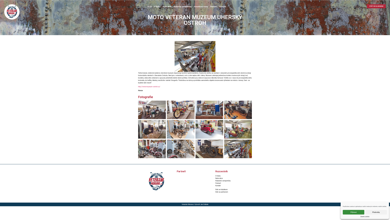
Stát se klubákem (221, 189)
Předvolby (376, 212)
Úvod (149, 7)
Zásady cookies (364, 216)
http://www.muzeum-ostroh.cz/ (149, 87)
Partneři (213, 7)
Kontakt (222, 7)
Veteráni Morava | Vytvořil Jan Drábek (195, 204)
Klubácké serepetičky (183, 7)
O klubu (157, 7)
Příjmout (353, 212)
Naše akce (167, 7)
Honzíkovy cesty (201, 7)
